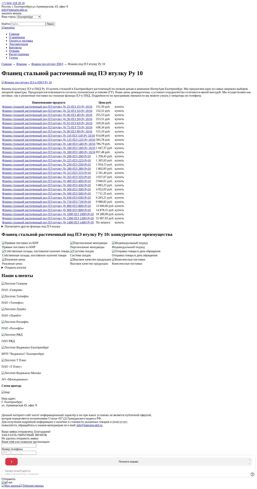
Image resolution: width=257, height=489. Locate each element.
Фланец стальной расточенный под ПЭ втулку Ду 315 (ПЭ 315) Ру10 (46, 172)
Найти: (6, 23)
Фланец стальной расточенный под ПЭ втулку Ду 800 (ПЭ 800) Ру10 (46, 205)
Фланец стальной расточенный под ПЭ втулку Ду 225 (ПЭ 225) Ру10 (46, 160)
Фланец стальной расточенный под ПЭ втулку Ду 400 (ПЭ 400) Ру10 (46, 181)
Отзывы (14, 50)
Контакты (15, 47)
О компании (17, 37)
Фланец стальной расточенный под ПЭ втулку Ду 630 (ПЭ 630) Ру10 (46, 197)
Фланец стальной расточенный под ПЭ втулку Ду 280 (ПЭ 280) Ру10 (46, 168)
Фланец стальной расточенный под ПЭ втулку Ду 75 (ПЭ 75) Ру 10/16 (47, 127)
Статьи (13, 57)
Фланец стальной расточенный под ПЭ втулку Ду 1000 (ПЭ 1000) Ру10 (48, 214)
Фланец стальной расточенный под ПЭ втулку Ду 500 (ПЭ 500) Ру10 (46, 189)
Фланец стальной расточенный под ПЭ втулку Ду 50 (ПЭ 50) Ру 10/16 (47, 119)
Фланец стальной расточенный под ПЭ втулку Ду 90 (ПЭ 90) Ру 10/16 (47, 131)
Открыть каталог (16, 267)
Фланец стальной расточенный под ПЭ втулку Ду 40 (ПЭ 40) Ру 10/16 (47, 115)
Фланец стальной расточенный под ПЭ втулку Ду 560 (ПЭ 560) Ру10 (46, 193)
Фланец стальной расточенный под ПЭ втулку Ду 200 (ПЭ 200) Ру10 (46, 156)
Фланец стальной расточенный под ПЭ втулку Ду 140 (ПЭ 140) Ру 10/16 (48, 143)
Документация (18, 44)
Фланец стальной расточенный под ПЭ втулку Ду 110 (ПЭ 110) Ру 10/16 (48, 135)
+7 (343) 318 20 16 (13, 3)
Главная (14, 34)
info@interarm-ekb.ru (14, 9)
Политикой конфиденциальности (87, 408)
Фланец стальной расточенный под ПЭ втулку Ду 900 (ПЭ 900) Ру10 (46, 210)
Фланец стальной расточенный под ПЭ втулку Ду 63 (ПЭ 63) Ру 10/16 (47, 123)
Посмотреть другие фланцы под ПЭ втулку (32, 226)
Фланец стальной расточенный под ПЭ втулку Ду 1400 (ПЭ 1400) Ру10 (48, 222)
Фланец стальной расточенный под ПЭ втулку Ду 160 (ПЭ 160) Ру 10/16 (48, 148)
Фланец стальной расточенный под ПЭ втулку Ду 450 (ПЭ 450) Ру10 (46, 185)
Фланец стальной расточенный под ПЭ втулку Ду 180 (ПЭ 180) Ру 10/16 (48, 152)
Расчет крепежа (19, 54)
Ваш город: (9, 16)
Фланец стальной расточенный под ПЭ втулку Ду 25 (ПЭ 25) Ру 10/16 (47, 106)
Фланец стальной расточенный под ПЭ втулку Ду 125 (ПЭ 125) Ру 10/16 (48, 139)
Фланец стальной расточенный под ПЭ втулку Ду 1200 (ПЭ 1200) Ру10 (48, 218)
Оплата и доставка (21, 40)
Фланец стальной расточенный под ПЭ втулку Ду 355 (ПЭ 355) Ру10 (46, 177)
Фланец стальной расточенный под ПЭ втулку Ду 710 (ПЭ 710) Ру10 (46, 201)
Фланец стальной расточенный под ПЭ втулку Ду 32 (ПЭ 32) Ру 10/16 (47, 110)
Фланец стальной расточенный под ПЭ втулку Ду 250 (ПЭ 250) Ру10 (46, 164)
